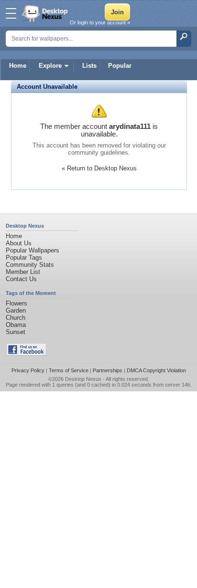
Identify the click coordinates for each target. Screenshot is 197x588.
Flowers (16, 303)
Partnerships (107, 370)
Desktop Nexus (83, 379)
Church (15, 317)
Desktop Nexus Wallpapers (46, 13)
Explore (50, 65)
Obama (16, 324)
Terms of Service (68, 370)
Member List (23, 271)
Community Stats (30, 264)
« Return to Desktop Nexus (99, 168)
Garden (16, 310)
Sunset (15, 332)
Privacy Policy (27, 370)
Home (17, 65)
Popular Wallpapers (32, 250)
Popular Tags (24, 257)
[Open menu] (11, 13)
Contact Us (21, 279)
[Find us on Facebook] (26, 353)
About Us (19, 243)
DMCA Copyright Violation (156, 370)
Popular (119, 65)
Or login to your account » (100, 22)
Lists (89, 65)
